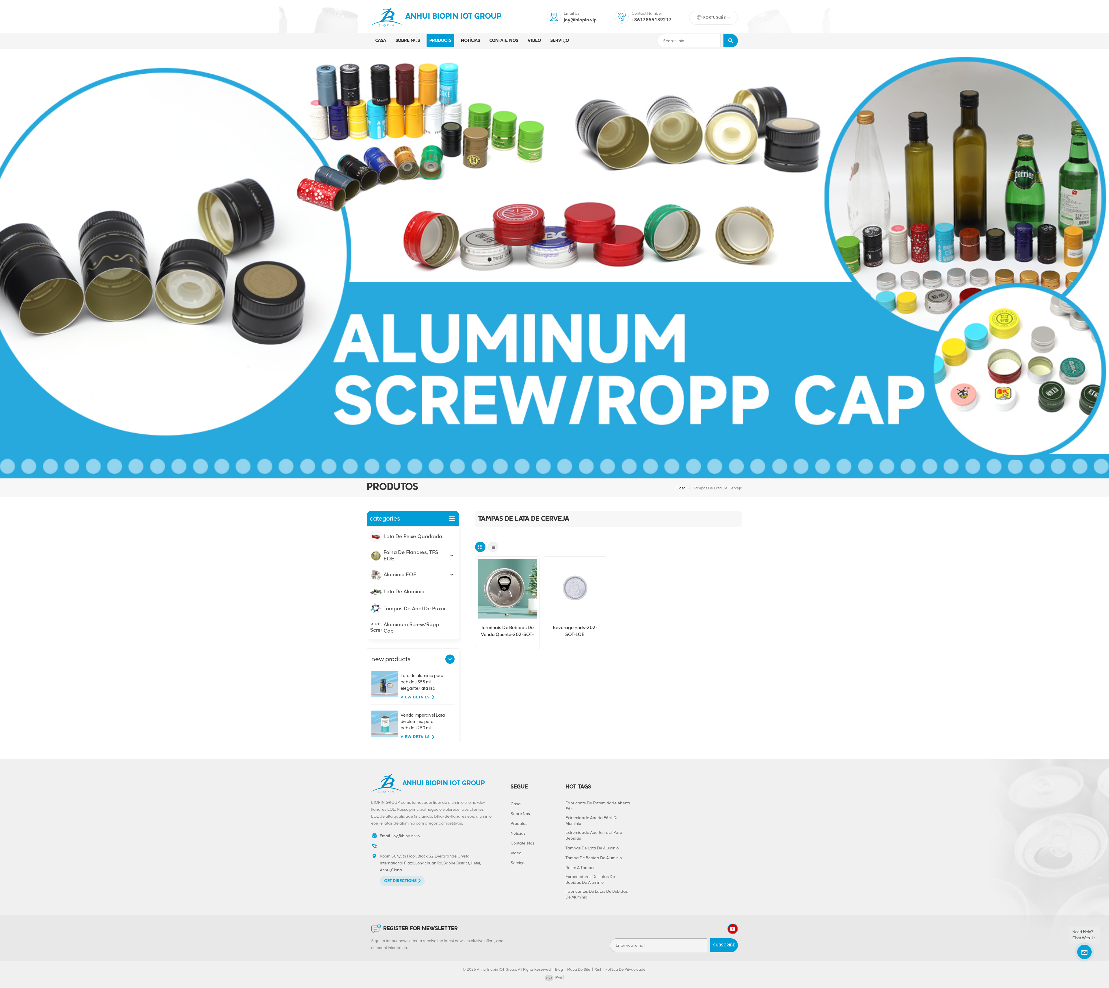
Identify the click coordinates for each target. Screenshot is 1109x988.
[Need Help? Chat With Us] (1084, 952)
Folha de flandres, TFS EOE (411, 555)
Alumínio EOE (400, 574)
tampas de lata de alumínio (592, 848)
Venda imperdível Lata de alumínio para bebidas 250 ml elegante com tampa (423, 722)
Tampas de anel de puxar (415, 608)
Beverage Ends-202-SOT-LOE (575, 631)
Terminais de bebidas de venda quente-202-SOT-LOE (507, 631)
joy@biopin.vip (580, 20)
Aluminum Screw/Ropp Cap (411, 627)
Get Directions (400, 880)
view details (415, 697)
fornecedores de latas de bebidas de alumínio (590, 879)
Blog (559, 969)
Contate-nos (504, 40)
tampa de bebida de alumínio (593, 857)
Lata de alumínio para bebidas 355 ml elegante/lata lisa (422, 682)
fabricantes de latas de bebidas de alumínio (596, 894)
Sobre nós (408, 40)
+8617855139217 (652, 20)
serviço (559, 40)
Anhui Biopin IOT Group (453, 17)
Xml (598, 969)
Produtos (519, 823)
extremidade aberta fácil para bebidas (593, 835)
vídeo (534, 40)
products (440, 40)
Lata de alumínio (404, 591)
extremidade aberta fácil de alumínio (592, 820)
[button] (450, 659)
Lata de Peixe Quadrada (413, 536)
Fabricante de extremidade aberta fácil (597, 806)
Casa (380, 40)
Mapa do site (578, 969)
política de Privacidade (625, 969)
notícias (470, 40)
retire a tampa (579, 867)
